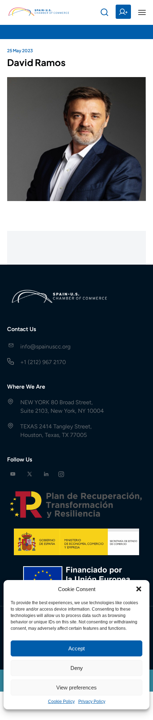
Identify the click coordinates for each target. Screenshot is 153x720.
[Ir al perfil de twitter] (29, 474)
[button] (138, 588)
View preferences (76, 687)
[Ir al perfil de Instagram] (61, 474)
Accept (76, 648)
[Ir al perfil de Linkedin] (46, 474)
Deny (76, 668)
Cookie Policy (61, 701)
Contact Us (21, 329)
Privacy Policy (91, 701)
